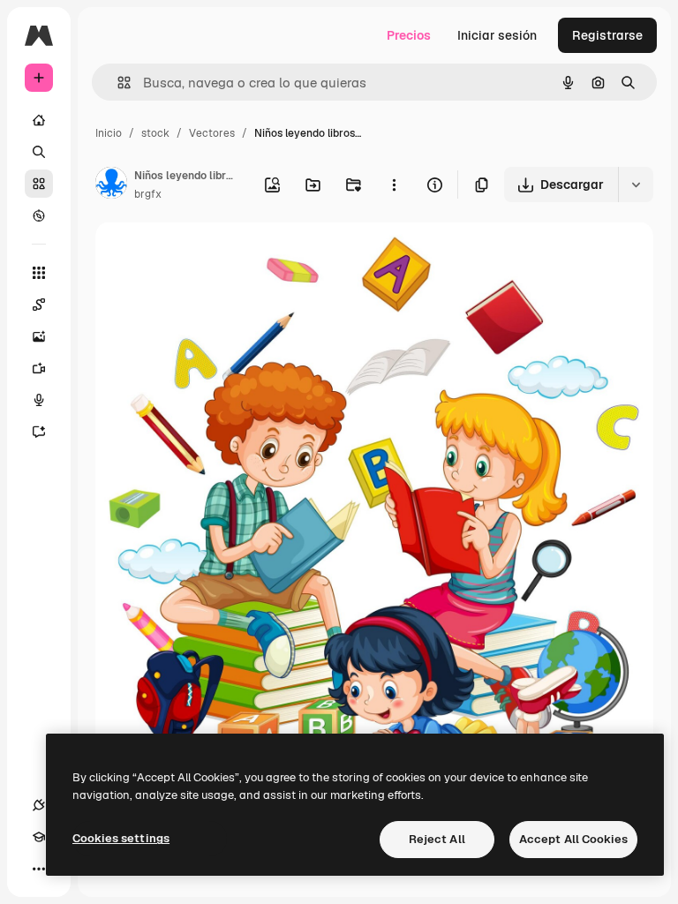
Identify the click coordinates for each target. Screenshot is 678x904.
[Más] (39, 869)
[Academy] (39, 837)
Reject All (437, 839)
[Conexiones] (39, 805)
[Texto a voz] (39, 400)
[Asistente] (39, 432)
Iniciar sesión (497, 35)
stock (155, 133)
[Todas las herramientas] (39, 273)
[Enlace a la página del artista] (111, 185)
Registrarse (607, 35)
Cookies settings (121, 838)
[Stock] (39, 184)
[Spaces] (39, 304)
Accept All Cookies (573, 839)
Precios (409, 35)
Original (208, 255)
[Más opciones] (393, 184)
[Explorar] (39, 215)
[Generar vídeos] (39, 368)
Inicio (108, 133)
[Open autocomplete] (117, 82)
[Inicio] (39, 120)
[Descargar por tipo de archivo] (635, 184)
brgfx (148, 194)
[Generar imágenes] (39, 336)
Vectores (212, 133)
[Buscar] (39, 152)
